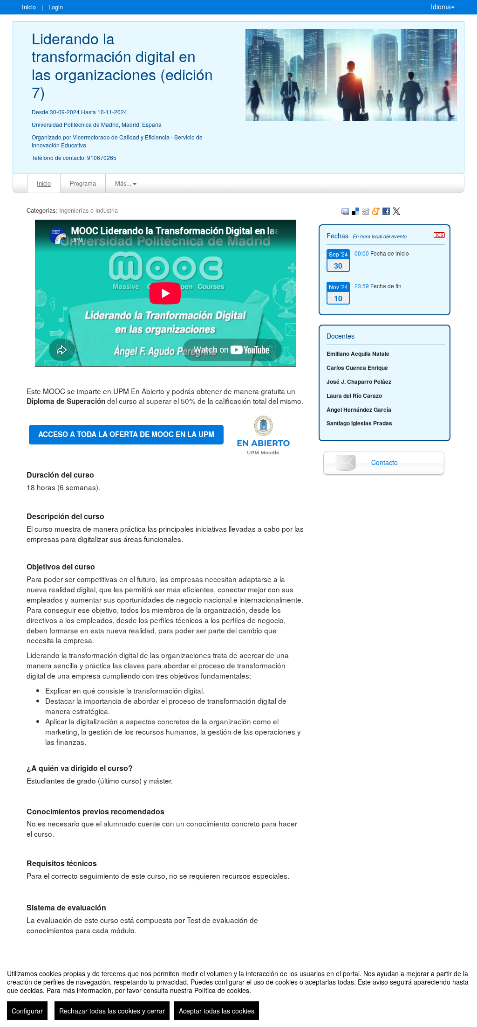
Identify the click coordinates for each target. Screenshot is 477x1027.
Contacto (384, 462)
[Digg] (365, 210)
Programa (83, 183)
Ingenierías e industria (88, 210)
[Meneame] (376, 210)
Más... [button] (123, 183)
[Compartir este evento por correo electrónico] (345, 210)
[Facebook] (386, 210)
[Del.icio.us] (355, 210)
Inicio (29, 6)
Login (55, 6)
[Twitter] (396, 210)
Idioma (441, 6)
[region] (238, 991)
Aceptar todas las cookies (216, 1010)
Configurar (27, 1010)
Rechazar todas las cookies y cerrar (112, 1010)
